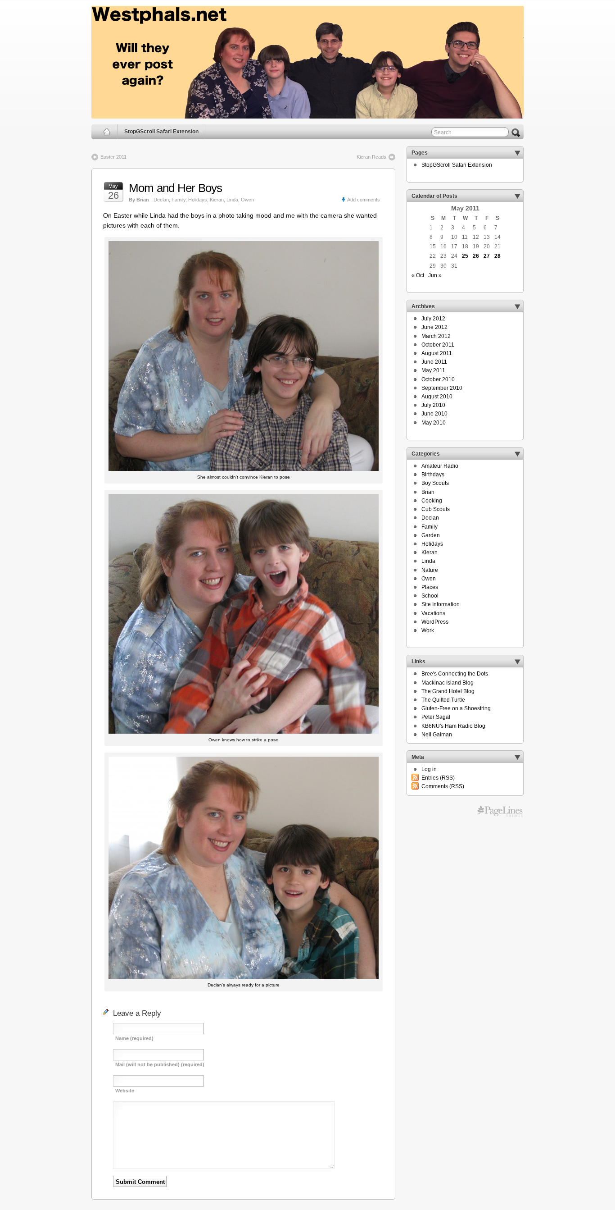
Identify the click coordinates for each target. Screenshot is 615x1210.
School (430, 596)
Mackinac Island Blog (447, 683)
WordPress (434, 622)
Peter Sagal (435, 717)
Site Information (440, 604)
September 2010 (441, 388)
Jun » (435, 275)
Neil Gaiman (436, 734)
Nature (429, 570)
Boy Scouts (435, 483)
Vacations (433, 613)
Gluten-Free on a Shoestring (456, 708)
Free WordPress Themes (500, 811)
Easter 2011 (113, 157)
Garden (430, 535)
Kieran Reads (371, 157)
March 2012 (436, 336)
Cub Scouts (435, 509)
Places (429, 587)
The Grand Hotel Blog (448, 691)
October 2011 (437, 345)
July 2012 (433, 318)
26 (476, 256)
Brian (427, 492)
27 (487, 256)
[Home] (107, 131)
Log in (429, 769)
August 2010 (436, 396)
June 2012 (434, 327)
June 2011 (434, 362)
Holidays (197, 199)
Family (178, 199)
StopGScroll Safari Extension (161, 131)
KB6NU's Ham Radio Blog (453, 726)
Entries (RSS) (438, 778)
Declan (161, 199)
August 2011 (436, 353)
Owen (247, 199)
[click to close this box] (517, 152)
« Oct (418, 275)
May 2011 (433, 370)
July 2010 (433, 405)
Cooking (431, 501)
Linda (232, 199)
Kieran (217, 199)
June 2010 (434, 414)
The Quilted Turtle (443, 700)
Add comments (363, 199)
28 (497, 256)
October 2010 (438, 379)
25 (465, 256)
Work (427, 630)
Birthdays (432, 474)
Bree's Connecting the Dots (454, 674)
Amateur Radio (439, 466)
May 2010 (433, 423)
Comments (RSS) (442, 786)
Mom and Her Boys (175, 188)
